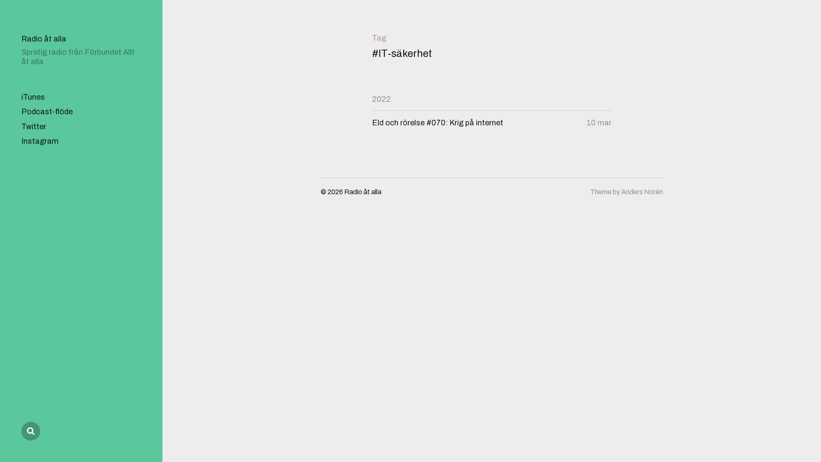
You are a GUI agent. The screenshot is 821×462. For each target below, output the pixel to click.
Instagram (40, 141)
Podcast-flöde (47, 111)
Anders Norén (642, 191)
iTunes (33, 97)
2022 (381, 99)
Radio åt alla (43, 39)
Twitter (33, 126)
